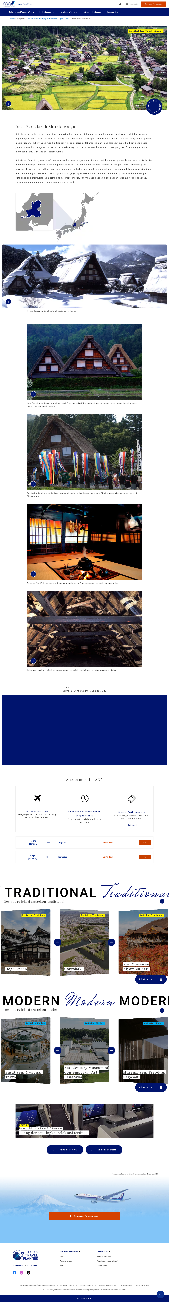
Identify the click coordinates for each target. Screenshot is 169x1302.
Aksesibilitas (125, 1285)
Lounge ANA (101, 1265)
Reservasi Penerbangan (86, 1216)
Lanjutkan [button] (111, 942)
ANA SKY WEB (141, 1285)
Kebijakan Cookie (85, 1285)
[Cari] (120, 4)
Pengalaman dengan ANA (106, 1261)
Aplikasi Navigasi (66, 1261)
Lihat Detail (132, 825)
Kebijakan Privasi (66, 1285)
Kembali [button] (57, 942)
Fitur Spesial (31, 19)
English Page (32, 1265)
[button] (8, 104)
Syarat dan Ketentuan (106, 1285)
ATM (61, 1256)
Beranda (12, 19)
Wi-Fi (61, 1265)
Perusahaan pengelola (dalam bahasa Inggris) (37, 1285)
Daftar (67, 19)
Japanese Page (18, 1265)
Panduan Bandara (103, 1256)
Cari (144, 842)
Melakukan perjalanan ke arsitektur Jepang (49, 19)
